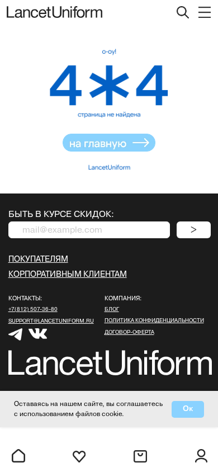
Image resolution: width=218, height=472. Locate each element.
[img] (204, 12)
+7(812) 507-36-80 (33, 309)
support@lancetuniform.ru (51, 321)
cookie (112, 414)
